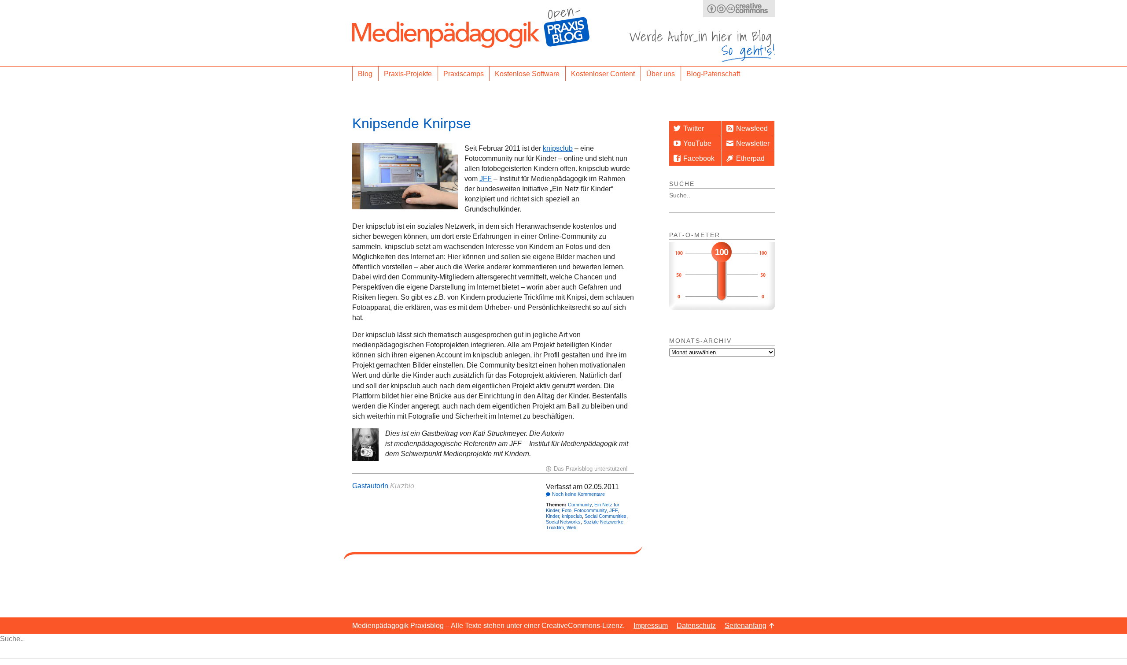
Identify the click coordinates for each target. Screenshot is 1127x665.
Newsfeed (752, 128)
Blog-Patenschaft (713, 74)
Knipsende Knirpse (411, 123)
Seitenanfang (745, 625)
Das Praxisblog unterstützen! (591, 468)
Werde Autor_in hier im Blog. (702, 46)
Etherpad (750, 158)
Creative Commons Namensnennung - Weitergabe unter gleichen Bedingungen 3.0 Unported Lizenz (739, 8)
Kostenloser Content (603, 74)
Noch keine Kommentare (578, 494)
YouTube (697, 143)
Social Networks (563, 521)
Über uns (660, 74)
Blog (365, 74)
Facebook (699, 158)
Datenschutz (696, 625)
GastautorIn (370, 486)
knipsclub (558, 148)
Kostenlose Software (527, 74)
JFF (485, 178)
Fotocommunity (590, 510)
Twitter (693, 128)
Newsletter (753, 143)
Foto (566, 510)
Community (580, 504)
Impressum (650, 625)
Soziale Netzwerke (603, 521)
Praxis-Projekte (408, 74)
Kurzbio (402, 486)
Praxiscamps (463, 74)
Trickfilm (555, 527)
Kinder (552, 516)
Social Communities (605, 516)
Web (571, 527)
